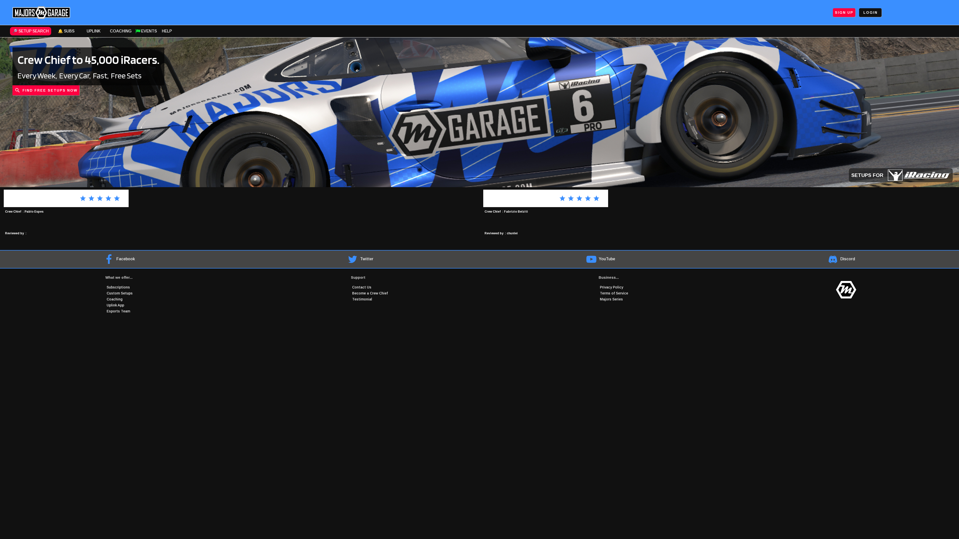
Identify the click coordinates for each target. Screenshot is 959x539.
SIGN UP (844, 12)
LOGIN (870, 12)
